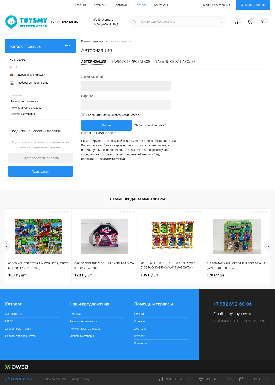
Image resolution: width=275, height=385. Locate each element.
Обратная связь (23, 379)
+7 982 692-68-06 (54, 379)
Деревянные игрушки (18, 328)
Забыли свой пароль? (175, 62)
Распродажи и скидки (24, 101)
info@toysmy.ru (238, 313)
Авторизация (93, 62)
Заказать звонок (253, 4)
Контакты (161, 5)
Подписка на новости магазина (36, 131)
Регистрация (221, 5)
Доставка (120, 5)
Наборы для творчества (20, 335)
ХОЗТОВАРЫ (13, 314)
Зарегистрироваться (131, 62)
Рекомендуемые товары (26, 107)
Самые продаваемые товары (137, 199)
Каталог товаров (25, 46)
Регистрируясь (91, 141)
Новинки (16, 95)
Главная (81, 5)
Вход (205, 5)
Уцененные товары (23, 113)
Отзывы (100, 5)
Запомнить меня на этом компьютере (112, 115)
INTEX (9, 321)
